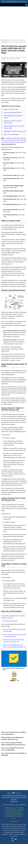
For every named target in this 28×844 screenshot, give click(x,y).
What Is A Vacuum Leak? (11, 109)
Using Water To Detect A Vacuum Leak (15, 131)
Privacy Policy (14, 821)
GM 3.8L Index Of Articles (10, 621)
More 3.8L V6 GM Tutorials (11, 134)
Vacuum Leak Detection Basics (12, 112)
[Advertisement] (14, 22)
